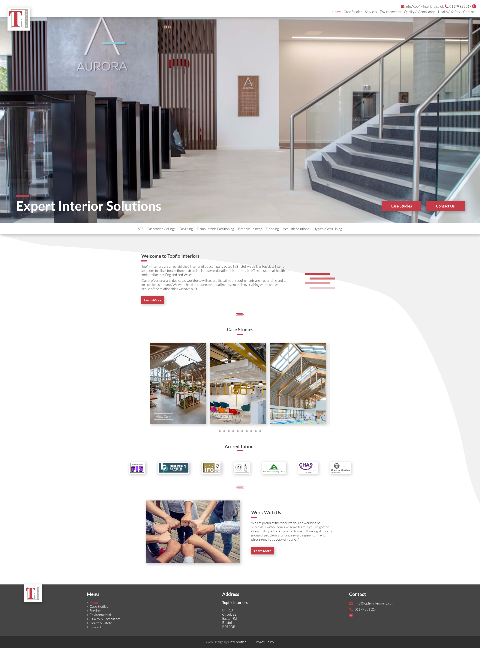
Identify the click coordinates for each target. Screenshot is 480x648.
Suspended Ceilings (161, 229)
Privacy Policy (264, 642)
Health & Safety (449, 12)
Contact (469, 12)
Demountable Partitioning (215, 229)
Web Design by (226, 642)
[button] (220, 431)
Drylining (186, 229)
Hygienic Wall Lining (327, 229)
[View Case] (178, 422)
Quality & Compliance (419, 12)
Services (371, 12)
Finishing (272, 229)
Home (336, 12)
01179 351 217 (460, 6)
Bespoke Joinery (250, 229)
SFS (140, 229)
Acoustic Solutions (296, 229)
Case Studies (353, 12)
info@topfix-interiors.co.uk (424, 6)
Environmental (390, 12)
